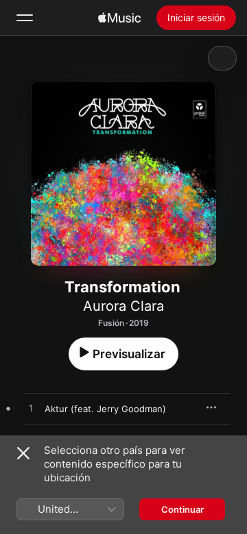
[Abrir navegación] (25, 18)
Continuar (182, 509)
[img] (119, 18)
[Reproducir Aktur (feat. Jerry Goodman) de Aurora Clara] (31, 409)
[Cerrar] (23, 453)
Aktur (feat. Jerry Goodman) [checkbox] (105, 408)
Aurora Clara (123, 306)
